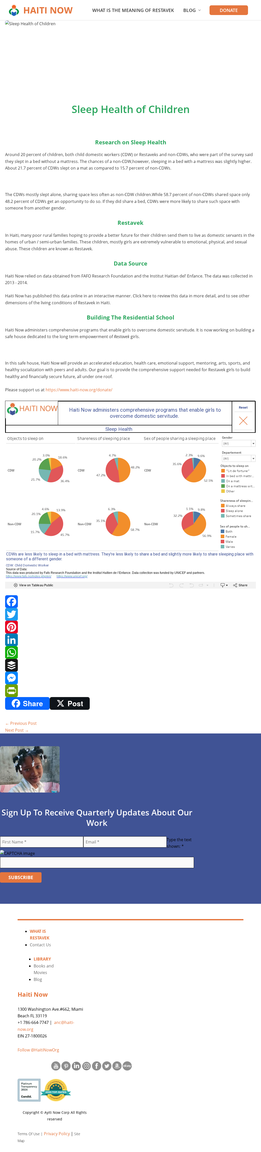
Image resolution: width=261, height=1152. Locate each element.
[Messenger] (130, 678)
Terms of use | (31, 1133)
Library (42, 959)
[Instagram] (86, 1065)
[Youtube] (56, 1065)
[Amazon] (117, 1065)
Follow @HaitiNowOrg (38, 1050)
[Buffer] (130, 665)
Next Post (17, 730)
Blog (189, 10)
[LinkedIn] (130, 639)
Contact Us (40, 945)
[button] (229, 10)
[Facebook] (130, 601)
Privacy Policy (57, 1133)
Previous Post (21, 723)
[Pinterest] (130, 627)
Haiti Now (48, 10)
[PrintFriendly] (130, 690)
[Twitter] (130, 614)
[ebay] (127, 1065)
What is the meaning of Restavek (133, 10)
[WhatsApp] (130, 652)
